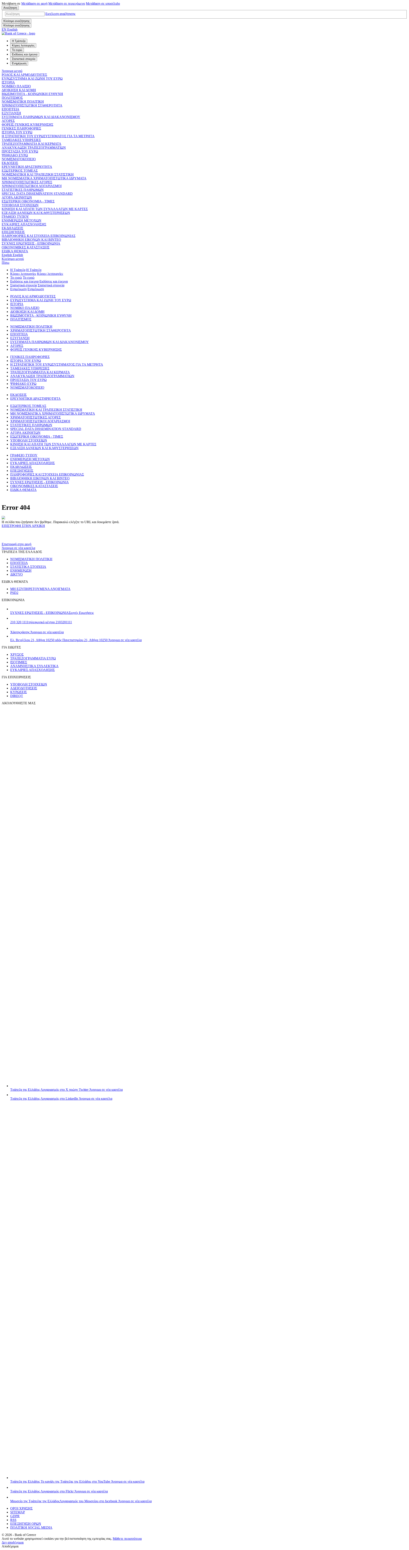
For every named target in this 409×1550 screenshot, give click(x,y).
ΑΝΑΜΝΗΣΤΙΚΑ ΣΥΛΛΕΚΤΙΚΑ (34, 666)
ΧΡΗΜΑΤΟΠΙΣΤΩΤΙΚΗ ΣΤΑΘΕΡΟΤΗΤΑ (32, 105)
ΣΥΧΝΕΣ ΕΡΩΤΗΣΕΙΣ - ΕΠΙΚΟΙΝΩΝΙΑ (31, 243)
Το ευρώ (16, 277)
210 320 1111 (41, 622)
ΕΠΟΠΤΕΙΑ (10, 109)
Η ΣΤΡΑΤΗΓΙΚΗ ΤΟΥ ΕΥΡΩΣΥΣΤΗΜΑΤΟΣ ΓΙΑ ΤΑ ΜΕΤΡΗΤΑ (48, 136)
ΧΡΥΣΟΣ (17, 654)
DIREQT (16, 696)
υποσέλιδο (103, 3)
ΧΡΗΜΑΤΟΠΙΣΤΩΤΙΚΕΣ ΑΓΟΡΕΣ (27, 182)
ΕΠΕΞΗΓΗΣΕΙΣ (13, 232)
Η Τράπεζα (17, 270)
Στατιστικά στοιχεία (23, 285)
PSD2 (14, 593)
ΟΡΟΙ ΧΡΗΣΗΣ (21, 1508)
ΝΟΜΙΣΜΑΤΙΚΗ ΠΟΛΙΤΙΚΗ (23, 101)
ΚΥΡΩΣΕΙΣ (18, 692)
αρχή (34, 3)
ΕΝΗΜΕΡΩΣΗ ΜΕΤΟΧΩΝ (21, 220)
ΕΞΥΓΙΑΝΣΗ (11, 113)
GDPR (15, 1516)
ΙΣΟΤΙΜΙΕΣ (18, 662)
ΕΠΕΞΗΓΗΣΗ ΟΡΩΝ (25, 1523)
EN (9, 29)
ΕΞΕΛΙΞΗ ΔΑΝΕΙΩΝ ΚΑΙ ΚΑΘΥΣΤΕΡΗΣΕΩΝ (36, 213)
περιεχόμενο (66, 3)
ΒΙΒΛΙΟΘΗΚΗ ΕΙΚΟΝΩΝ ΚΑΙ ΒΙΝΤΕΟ (31, 239)
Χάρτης (37, 632)
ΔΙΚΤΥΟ (16, 574)
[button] (60, 14)
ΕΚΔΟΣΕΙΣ (10, 163)
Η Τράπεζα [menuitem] (19, 41)
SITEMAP (17, 1512)
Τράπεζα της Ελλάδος (66, 1089)
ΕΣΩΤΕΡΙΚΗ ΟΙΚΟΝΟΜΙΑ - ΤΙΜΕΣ (28, 201)
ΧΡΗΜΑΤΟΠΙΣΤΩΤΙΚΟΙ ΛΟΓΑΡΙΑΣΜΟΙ (32, 186)
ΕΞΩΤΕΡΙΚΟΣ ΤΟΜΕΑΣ (20, 170)
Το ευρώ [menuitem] (17, 50)
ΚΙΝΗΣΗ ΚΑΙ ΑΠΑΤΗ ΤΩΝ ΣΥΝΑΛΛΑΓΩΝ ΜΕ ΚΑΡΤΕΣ (45, 209)
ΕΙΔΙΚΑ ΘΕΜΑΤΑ (15, 251)
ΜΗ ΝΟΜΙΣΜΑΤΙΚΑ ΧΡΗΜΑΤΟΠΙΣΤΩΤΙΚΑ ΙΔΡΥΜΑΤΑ (44, 178)
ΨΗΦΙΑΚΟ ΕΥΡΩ (15, 155)
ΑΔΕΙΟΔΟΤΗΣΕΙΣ (23, 688)
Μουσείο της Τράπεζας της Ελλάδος (81, 1501)
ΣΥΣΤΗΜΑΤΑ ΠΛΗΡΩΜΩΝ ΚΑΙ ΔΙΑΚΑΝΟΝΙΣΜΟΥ (41, 117)
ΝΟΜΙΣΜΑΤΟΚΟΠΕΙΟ (19, 159)
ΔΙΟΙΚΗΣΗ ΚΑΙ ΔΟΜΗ (19, 90)
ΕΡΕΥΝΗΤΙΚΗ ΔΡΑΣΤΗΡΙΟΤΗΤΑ (27, 167)
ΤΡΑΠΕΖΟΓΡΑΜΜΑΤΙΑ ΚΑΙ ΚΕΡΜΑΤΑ (31, 144)
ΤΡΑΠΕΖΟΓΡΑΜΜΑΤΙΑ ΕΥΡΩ (33, 658)
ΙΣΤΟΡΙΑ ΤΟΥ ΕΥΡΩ (17, 132)
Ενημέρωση (18, 289)
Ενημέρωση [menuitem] (19, 63)
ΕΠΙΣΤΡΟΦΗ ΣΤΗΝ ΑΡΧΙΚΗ (23, 526)
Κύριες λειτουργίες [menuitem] (23, 45)
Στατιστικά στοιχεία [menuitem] (23, 59)
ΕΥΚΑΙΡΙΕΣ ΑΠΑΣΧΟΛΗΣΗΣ (24, 224)
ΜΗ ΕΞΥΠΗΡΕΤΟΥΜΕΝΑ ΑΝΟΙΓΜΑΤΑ (40, 589)
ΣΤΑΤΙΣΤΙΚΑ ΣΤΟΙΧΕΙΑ (28, 567)
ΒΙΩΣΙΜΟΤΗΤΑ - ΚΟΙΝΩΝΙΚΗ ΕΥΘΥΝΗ (32, 94)
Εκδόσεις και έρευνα (24, 281)
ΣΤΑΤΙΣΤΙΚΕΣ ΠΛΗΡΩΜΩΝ (23, 190)
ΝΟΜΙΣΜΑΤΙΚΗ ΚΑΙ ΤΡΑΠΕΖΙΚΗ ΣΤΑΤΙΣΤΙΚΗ (38, 174)
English (12, 255)
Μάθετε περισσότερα (127, 1538)
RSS (13, 1520)
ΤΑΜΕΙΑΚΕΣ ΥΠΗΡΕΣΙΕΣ (21, 140)
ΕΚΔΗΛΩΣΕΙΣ (12, 228)
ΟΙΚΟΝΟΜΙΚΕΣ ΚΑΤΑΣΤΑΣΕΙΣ (25, 247)
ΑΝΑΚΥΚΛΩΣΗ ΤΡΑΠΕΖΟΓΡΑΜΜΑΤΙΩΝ (34, 147)
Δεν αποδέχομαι (13, 1542)
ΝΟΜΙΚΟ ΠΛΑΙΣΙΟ (16, 86)
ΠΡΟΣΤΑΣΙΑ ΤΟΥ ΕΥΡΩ (20, 151)
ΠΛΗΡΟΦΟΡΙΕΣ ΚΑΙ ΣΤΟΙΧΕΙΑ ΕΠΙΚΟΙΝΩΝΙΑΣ (38, 236)
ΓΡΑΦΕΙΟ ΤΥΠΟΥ (15, 216)
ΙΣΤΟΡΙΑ (8, 82)
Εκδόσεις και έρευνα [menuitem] (24, 54)
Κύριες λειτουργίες (23, 274)
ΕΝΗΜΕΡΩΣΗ (21, 570)
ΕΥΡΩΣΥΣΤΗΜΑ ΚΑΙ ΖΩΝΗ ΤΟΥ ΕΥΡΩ (32, 78)
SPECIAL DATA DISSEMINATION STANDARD (37, 193)
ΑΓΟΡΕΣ (8, 121)
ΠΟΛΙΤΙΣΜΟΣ (12, 98)
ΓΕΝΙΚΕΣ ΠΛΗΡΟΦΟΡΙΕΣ (21, 128)
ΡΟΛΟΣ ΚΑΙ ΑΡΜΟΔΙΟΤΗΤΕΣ (24, 74)
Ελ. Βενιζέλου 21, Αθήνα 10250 (76, 640)
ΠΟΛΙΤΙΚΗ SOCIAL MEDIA (31, 1527)
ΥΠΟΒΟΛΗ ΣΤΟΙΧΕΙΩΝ (20, 205)
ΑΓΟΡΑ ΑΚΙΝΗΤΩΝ (17, 197)
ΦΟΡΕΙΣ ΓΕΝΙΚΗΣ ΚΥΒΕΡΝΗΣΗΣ (27, 124)
